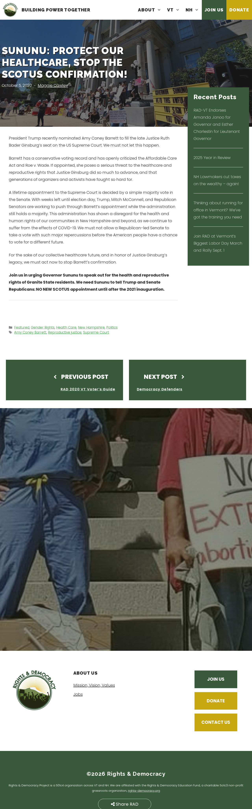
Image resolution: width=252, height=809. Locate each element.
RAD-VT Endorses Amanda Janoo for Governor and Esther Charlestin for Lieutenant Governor (217, 124)
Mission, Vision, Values (94, 685)
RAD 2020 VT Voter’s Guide (88, 389)
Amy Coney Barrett (30, 332)
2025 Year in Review (212, 157)
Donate (239, 9)
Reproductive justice (65, 332)
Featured (21, 327)
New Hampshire (91, 327)
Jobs (78, 694)
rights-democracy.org (144, 791)
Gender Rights (43, 327)
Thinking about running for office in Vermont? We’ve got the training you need (218, 210)
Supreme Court (96, 332)
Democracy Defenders (160, 389)
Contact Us (215, 722)
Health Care (66, 327)
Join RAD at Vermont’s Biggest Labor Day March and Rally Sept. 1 (218, 243)
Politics (112, 327)
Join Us (214, 9)
